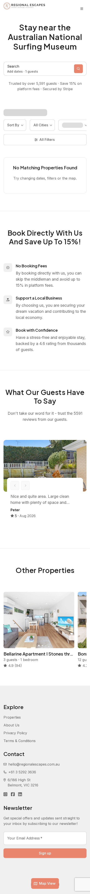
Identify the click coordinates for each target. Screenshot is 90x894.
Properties (12, 717)
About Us (11, 725)
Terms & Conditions (19, 741)
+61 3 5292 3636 (22, 772)
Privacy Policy (15, 733)
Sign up (45, 853)
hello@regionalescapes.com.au (34, 764)
